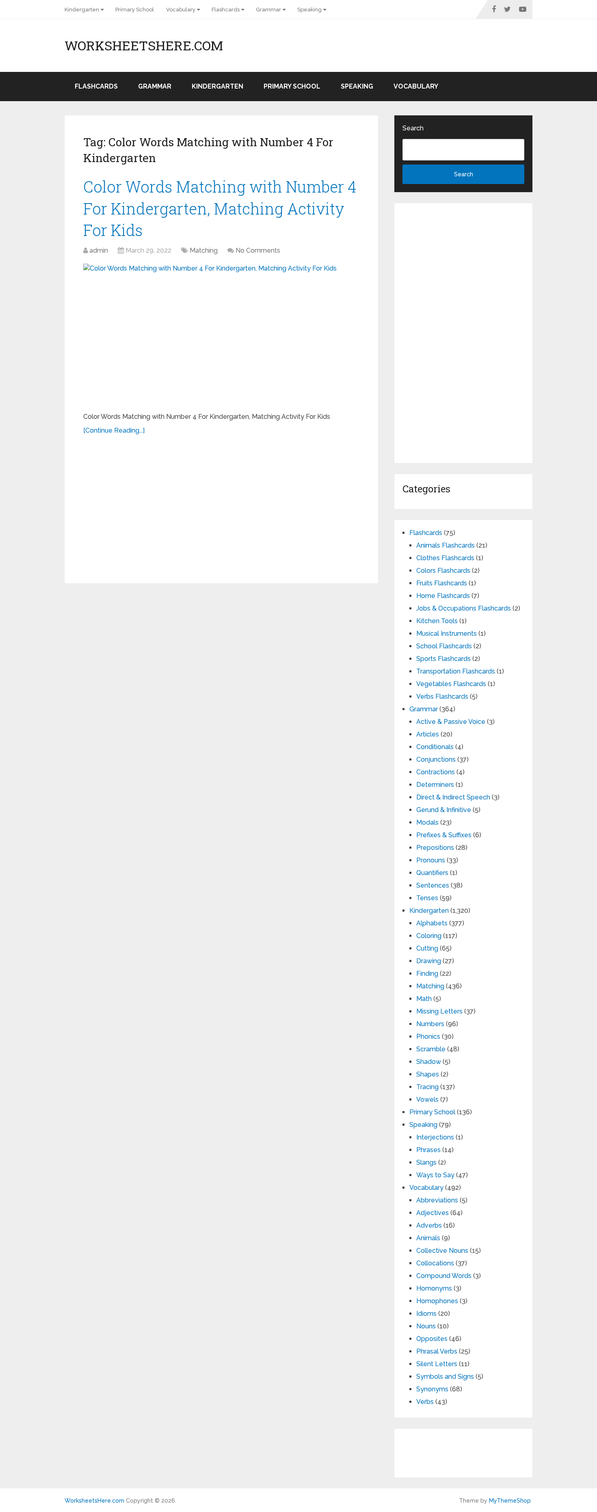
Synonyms (432, 1389)
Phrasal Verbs (436, 1351)
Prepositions (435, 847)
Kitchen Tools (437, 621)
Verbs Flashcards (442, 696)
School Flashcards (444, 646)
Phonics (428, 1036)
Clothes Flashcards (445, 558)
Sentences (432, 885)
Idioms (426, 1313)
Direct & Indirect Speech (453, 797)
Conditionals (435, 747)
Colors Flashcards (443, 570)
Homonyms (434, 1288)
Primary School (134, 9)
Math (424, 999)
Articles (427, 734)
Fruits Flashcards (441, 583)
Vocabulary (180, 9)
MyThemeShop (510, 1500)
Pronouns (430, 860)
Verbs (425, 1402)
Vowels (427, 1099)
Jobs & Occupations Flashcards (463, 608)
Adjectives (432, 1213)
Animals (428, 1238)
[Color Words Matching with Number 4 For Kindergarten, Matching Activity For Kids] (221, 335)
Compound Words (444, 1276)
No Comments (258, 250)
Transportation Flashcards (455, 671)
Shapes (427, 1074)
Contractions (435, 772)
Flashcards (226, 9)
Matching (204, 250)
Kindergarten (82, 9)
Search (413, 128)
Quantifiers (432, 873)
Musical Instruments (446, 633)
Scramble (431, 1049)
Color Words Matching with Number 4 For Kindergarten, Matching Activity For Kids (220, 208)
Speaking (309, 9)
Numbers (430, 1024)
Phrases (428, 1150)
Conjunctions (436, 759)
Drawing (428, 961)
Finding (427, 973)
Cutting (427, 948)
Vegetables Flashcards (451, 684)
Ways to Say (435, 1175)
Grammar (268, 9)
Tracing (427, 1087)
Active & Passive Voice (450, 722)
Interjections (435, 1137)
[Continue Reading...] (114, 430)
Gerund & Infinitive (443, 810)
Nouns (426, 1326)
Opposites (432, 1339)
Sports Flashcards (443, 659)
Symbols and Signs (445, 1376)
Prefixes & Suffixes (444, 835)
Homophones (437, 1301)
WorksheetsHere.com (144, 45)
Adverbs (429, 1225)
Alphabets (432, 923)
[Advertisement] (221, 504)
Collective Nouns (442, 1250)
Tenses (427, 898)
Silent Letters (436, 1364)
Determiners (435, 784)
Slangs (426, 1162)
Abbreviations (437, 1200)
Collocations (435, 1263)
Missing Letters (439, 1011)
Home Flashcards (443, 596)
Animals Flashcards (445, 545)
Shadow (428, 1062)
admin (98, 250)
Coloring (428, 936)
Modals (427, 822)
